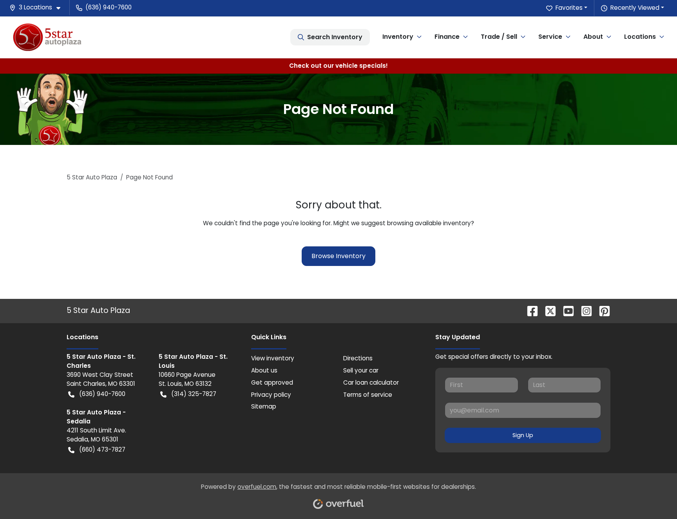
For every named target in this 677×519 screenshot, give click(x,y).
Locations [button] (640, 36)
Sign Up (522, 435)
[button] (38, 7)
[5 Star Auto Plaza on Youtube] (565, 310)
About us (264, 370)
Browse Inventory (338, 255)
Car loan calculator (371, 382)
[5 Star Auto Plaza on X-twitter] (547, 310)
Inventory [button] (397, 36)
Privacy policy (271, 395)
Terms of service (367, 395)
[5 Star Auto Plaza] (47, 37)
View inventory (272, 358)
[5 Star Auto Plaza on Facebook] (529, 310)
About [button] (593, 36)
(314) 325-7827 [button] (193, 394)
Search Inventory (334, 37)
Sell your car (360, 370)
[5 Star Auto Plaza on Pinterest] (601, 310)
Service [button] (550, 36)
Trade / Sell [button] (499, 36)
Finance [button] (447, 36)
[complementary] (653, 495)
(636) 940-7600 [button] (108, 7)
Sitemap (263, 406)
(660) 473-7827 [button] (102, 449)
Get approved (272, 382)
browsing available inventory (429, 223)
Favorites (569, 8)
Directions (358, 358)
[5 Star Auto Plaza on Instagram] (583, 310)
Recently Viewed (634, 8)
